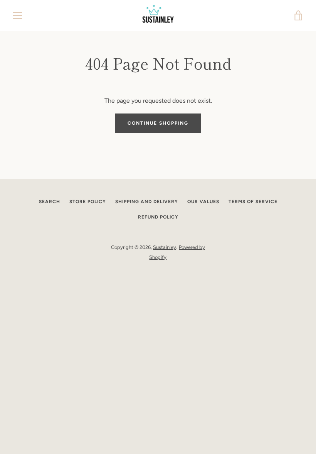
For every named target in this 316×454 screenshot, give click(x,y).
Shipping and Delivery (146, 201)
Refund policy (158, 217)
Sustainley (164, 247)
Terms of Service (253, 201)
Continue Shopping (158, 123)
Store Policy (87, 201)
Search (49, 201)
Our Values (203, 201)
